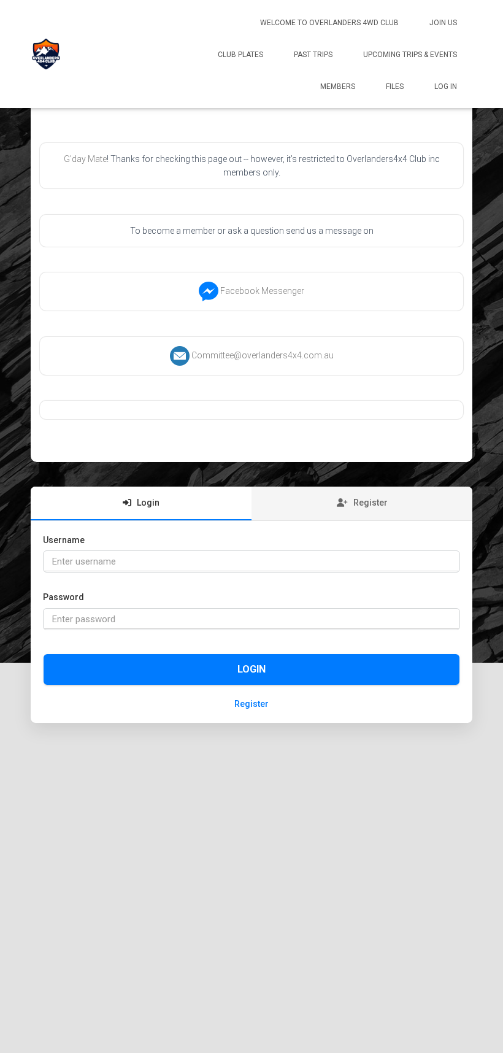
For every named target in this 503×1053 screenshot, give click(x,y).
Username (64, 540)
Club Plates (240, 54)
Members (337, 86)
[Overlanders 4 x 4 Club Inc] (46, 54)
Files (395, 86)
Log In (445, 86)
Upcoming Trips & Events (410, 54)
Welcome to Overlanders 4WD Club (329, 22)
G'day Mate (85, 159)
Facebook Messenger (262, 291)
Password (63, 597)
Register (251, 704)
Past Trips (313, 54)
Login (251, 669)
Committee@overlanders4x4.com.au (262, 355)
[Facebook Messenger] (208, 291)
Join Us (443, 22)
